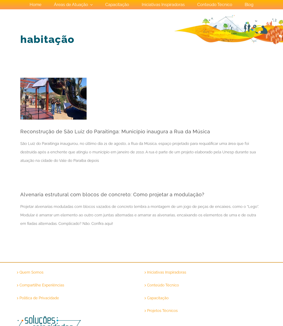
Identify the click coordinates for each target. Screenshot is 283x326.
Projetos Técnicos (162, 310)
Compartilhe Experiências (41, 285)
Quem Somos (31, 272)
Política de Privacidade (39, 298)
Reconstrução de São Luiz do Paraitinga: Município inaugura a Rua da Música (115, 131)
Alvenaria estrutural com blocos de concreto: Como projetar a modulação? (112, 194)
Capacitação (158, 298)
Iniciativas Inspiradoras (166, 272)
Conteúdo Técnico (163, 285)
